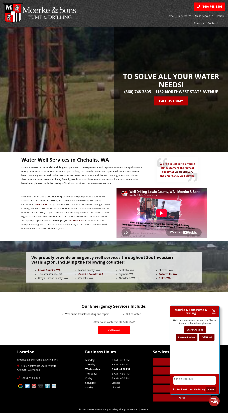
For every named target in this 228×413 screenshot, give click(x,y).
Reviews (199, 23)
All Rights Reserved (128, 409)
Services (182, 15)
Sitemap (145, 409)
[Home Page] (39, 13)
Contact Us (214, 23)
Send (211, 389)
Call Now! (114, 330)
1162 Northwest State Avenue (186, 91)
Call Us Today (171, 101)
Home (170, 15)
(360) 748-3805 (211, 6)
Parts (220, 15)
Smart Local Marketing (193, 389)
